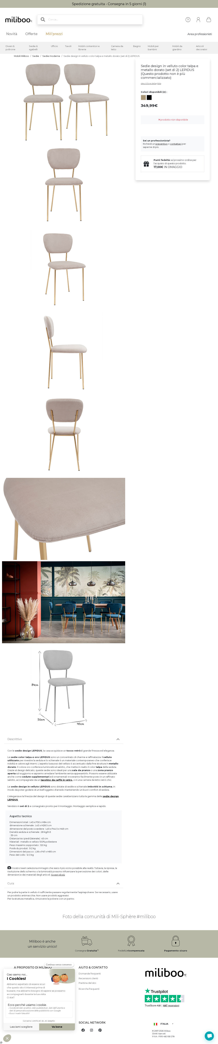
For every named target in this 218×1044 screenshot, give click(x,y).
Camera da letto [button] (117, 48)
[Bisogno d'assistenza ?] (209, 1036)
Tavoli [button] (68, 46)
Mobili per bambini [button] (153, 48)
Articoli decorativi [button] (201, 48)
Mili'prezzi (54, 34)
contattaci (176, 144)
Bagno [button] (137, 46)
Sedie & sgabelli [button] (33, 48)
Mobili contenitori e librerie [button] (89, 48)
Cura (10, 883)
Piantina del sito (87, 983)
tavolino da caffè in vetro (56, 780)
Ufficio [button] (54, 46)
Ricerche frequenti (89, 989)
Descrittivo (14, 739)
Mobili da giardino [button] (177, 48)
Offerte (31, 34)
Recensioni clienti (88, 978)
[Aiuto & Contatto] (188, 19)
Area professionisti (200, 34)
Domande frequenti (90, 973)
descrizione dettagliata (151, 83)
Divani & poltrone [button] (10, 48)
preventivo (161, 144)
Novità (11, 34)
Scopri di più (58, 874)
